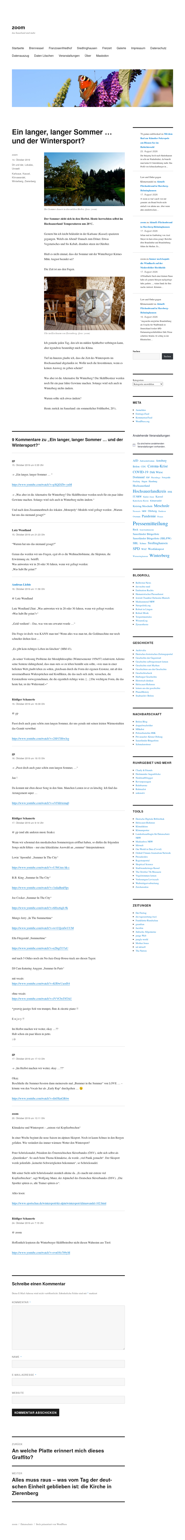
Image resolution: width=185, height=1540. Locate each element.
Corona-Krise (158, 465)
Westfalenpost (156, 549)
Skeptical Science (144, 864)
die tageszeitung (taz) (146, 916)
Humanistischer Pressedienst (149, 594)
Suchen (136, 351)
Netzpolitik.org (143, 605)
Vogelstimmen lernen (146, 875)
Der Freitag (141, 912)
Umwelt (16, 168)
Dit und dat (17, 164)
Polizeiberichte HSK (146, 733)
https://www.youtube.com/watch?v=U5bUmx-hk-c (41, 867)
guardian (140, 924)
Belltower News (143, 582)
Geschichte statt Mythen (148, 665)
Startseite (18, 48)
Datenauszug (20, 55)
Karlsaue (16, 173)
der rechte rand (143, 586)
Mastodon (102, 55)
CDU (143, 466)
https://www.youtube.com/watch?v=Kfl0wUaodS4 (41, 983)
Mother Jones (142, 943)
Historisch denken (144, 680)
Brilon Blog (141, 721)
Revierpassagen (143, 781)
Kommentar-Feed (144, 417)
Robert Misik (142, 613)
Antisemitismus (147, 460)
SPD (136, 548)
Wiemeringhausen (140, 556)
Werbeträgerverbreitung (147, 883)
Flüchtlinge (155, 477)
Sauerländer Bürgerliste (146, 534)
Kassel (26, 173)
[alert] (153, 445)
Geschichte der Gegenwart (148, 657)
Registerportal (143, 860)
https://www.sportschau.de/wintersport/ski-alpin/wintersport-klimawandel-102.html (59, 1203)
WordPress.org (143, 421)
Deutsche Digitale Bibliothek (150, 818)
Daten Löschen (44, 55)
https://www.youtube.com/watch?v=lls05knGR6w (40, 1098)
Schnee (143, 543)
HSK (170, 491)
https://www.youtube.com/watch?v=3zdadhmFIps (40, 887)
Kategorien (138, 380)
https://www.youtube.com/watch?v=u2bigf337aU (40, 948)
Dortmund (139, 477)
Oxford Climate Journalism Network (153, 852)
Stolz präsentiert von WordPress (51, 1524)
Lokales (29, 164)
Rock (135, 529)
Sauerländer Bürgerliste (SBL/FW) (152, 538)
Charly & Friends (144, 770)
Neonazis (136, 511)
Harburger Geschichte (146, 676)
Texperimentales (144, 616)
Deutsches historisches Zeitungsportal (154, 654)
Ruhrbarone (141, 785)
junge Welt (141, 935)
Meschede (161, 505)
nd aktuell (141, 946)
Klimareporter (142, 830)
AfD (135, 460)
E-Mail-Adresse (24, 1374)
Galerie (121, 48)
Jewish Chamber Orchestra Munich (153, 597)
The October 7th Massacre (148, 871)
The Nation (141, 950)
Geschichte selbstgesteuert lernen (152, 661)
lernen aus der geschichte (148, 688)
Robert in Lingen (144, 609)
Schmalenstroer (143, 744)
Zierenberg (30, 181)
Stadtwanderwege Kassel (148, 868)
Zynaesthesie (142, 624)
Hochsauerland (141, 485)
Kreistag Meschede (142, 506)
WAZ (144, 549)
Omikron (162, 511)
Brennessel (36, 48)
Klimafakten (142, 826)
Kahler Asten (148, 496)
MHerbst (140, 729)
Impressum (138, 48)
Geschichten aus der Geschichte (151, 669)
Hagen (144, 481)
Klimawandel (18, 177)
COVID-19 (140, 472)
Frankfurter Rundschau (147, 920)
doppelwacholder (144, 725)
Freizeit (107, 48)
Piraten (160, 516)
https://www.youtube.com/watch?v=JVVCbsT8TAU (42, 998)
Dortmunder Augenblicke (148, 774)
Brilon (136, 466)
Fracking (136, 481)
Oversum (136, 516)
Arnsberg (161, 460)
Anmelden (141, 410)
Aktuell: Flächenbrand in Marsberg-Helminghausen (154, 186)
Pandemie (149, 516)
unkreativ (140, 792)
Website (18, 1392)
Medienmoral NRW (145, 601)
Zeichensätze (142, 887)
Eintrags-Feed (142, 413)
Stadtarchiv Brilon (145, 695)
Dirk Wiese (156, 472)
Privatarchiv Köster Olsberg (149, 736)
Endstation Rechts (145, 590)
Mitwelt (139, 845)
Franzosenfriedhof (60, 48)
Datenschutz (158, 48)
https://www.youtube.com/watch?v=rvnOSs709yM (41, 1252)
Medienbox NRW (144, 841)
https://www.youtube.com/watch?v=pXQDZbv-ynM (42, 484)
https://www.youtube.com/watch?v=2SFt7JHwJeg (40, 738)
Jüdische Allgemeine (146, 931)
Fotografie (166, 477)
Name (17, 1356)
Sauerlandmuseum (147, 529)
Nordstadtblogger (144, 777)
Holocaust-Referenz (145, 684)
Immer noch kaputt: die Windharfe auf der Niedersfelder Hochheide (154, 263)
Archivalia (141, 650)
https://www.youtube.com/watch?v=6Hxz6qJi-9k (40, 908)
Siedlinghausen (87, 48)
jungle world (142, 939)
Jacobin (139, 928)
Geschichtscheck (144, 673)
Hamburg (153, 481)
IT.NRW (137, 496)
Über (88, 55)
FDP (148, 477)
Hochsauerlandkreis (149, 491)
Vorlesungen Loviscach (147, 879)
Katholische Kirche (141, 500)
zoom (18, 27)
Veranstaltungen (69, 55)
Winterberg (17, 181)
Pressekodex (142, 856)
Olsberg (152, 511)
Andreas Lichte (21, 584)
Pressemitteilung (150, 523)
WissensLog (142, 620)
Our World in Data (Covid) (149, 849)
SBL (135, 543)
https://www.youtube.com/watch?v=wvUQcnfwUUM (43, 928)
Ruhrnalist (141, 789)
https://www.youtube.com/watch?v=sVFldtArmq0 (40, 803)
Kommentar (21, 1302)
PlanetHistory (142, 691)
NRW (144, 511)
